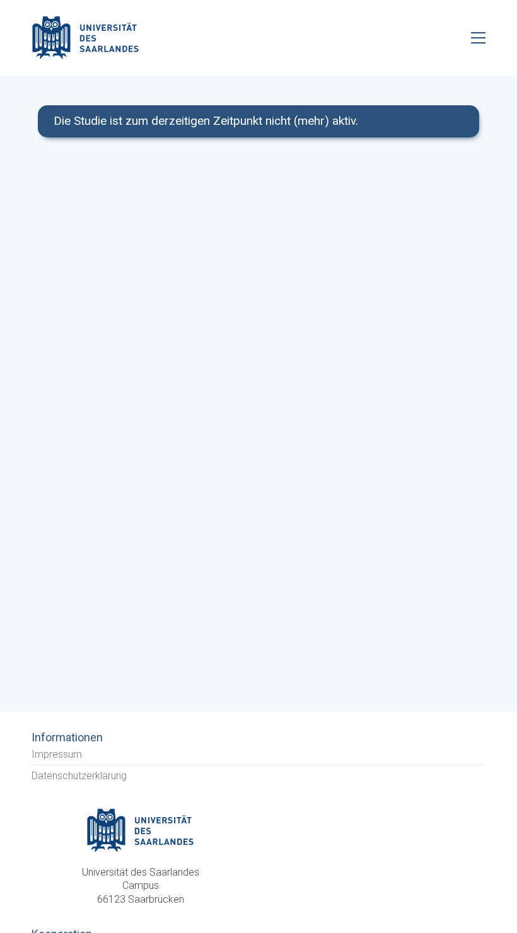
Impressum (57, 754)
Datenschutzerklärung (79, 776)
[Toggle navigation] (478, 38)
